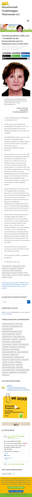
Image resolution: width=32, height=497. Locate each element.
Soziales (20, 275)
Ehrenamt (6, 339)
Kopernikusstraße (6, 272)
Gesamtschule (16, 341)
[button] (6, 53)
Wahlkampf (13, 372)
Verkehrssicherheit (8, 370)
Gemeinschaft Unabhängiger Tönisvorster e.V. (11, 11)
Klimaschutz (14, 349)
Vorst (5, 372)
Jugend (21, 347)
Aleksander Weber (8, 324)
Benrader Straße (16, 266)
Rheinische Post (7, 357)
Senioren (9, 275)
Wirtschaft (23, 372)
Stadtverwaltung (8, 365)
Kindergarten (18, 270)
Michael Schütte (22, 352)
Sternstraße (26, 275)
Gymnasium (24, 344)
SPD (4, 362)
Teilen (6, 459)
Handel (5, 347)
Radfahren (14, 354)
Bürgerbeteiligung (16, 326)
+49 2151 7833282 (7, 314)
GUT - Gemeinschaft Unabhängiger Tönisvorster (16, 436)
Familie (22, 339)
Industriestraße (6, 270)
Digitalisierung (12, 268)
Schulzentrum (15, 359)
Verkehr (19, 367)
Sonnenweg (14, 275)
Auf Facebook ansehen (8, 457)
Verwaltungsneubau (22, 370)
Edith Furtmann (19, 336)
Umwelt (10, 277)
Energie (14, 339)
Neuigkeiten (16, 49)
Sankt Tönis (19, 357)
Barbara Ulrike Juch (6, 266)
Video (8, 455)
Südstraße (4, 277)
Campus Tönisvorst (8, 334)
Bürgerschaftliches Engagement (12, 331)
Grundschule (6, 344)
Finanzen (6, 341)
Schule (3, 275)
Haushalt (13, 347)
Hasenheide (20, 268)
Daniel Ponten (15, 46)
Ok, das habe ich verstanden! (16, 487)
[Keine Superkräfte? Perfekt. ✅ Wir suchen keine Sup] (16, 407)
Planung (5, 354)
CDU (18, 334)
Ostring (25, 272)
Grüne (15, 344)
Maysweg (14, 272)
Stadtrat (18, 362)
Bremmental (5, 268)
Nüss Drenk (20, 272)
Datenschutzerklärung (16, 491)
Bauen (19, 324)
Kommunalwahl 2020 (7, 49)
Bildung (23, 266)
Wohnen (5, 375)
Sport (11, 362)
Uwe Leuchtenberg (8, 367)
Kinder (12, 270)
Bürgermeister (7, 329)
